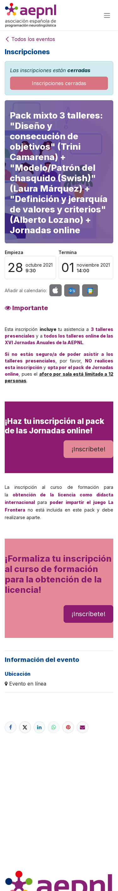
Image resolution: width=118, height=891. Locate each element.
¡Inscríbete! (88, 449)
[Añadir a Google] (90, 290)
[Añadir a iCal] (55, 290)
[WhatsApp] (53, 727)
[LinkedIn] (39, 727)
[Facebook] (10, 727)
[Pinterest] (68, 727)
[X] (25, 727)
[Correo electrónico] (82, 727)
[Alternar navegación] (107, 15)
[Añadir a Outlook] (72, 290)
